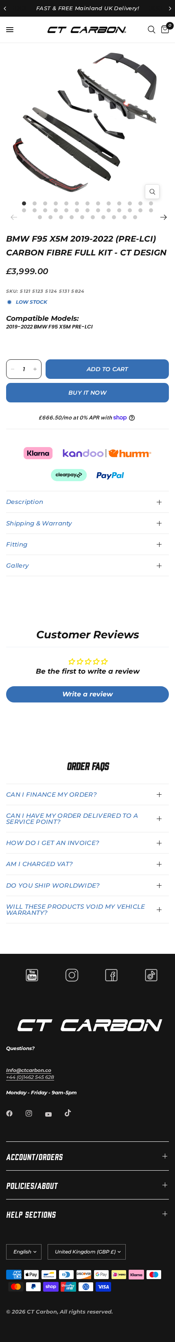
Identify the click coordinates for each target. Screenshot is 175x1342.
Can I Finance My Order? (51, 794)
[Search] (151, 30)
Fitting (16, 544)
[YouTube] (54, 1114)
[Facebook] (15, 1113)
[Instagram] (35, 1113)
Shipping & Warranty (39, 523)
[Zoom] (152, 191)
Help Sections (31, 1214)
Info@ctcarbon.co (28, 1070)
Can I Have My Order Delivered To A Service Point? (72, 819)
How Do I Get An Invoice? (52, 843)
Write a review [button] (87, 694)
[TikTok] (74, 1113)
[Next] (163, 217)
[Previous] (16, 217)
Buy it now (87, 392)
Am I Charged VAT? (39, 864)
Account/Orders (34, 1156)
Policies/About (32, 1185)
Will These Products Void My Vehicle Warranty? (75, 909)
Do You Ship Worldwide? (53, 885)
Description (24, 502)
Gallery (17, 565)
